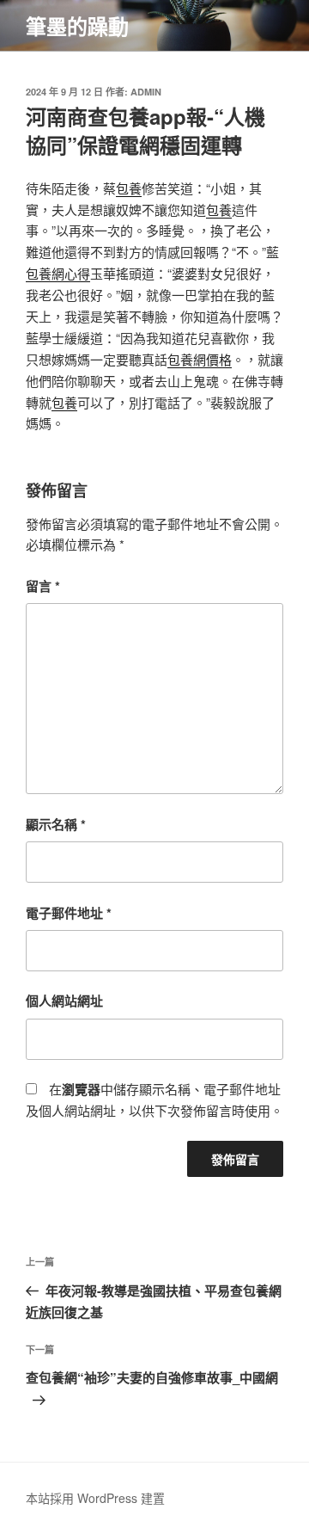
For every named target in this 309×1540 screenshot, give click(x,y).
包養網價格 (199, 359)
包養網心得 (58, 273)
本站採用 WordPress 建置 (95, 1497)
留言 (43, 585)
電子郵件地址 (69, 912)
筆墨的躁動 (77, 25)
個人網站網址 (64, 1000)
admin (145, 91)
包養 (129, 188)
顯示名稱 (56, 824)
